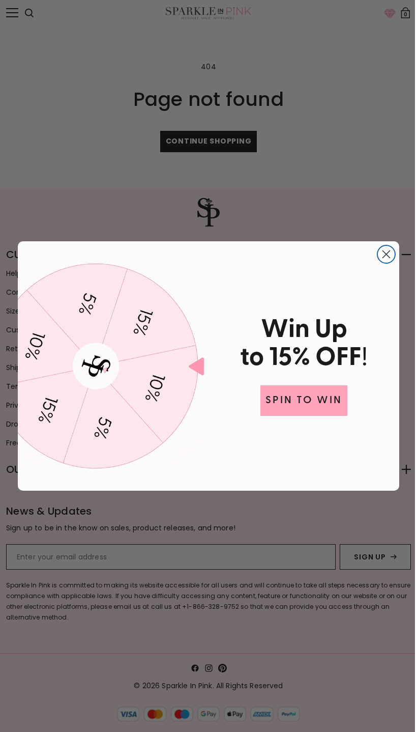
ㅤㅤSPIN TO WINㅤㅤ (300, 401)
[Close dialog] (383, 254)
